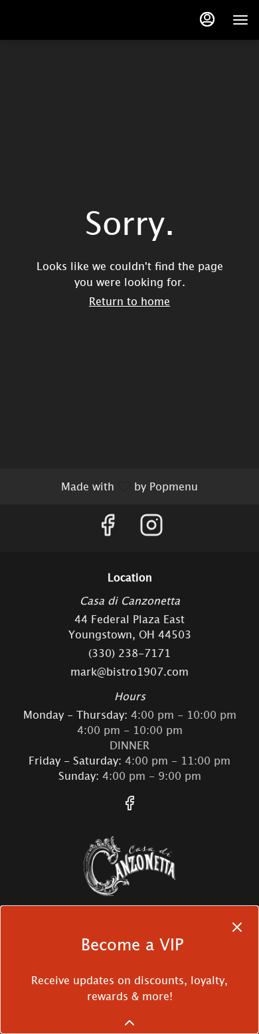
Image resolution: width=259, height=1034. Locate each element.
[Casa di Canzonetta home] (40, 20)
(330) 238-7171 (129, 653)
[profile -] (207, 19)
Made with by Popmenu (104, 486)
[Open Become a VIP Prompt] (129, 1023)
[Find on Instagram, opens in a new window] (151, 528)
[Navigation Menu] (240, 20)
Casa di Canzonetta (129, 866)
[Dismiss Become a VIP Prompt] (237, 927)
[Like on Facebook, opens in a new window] (108, 528)
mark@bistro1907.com (129, 672)
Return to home (129, 301)
